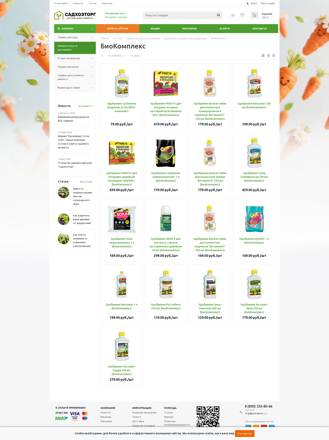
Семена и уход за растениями (67, 47)
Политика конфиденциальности (177, 423)
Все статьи (86, 181)
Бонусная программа (144, 412)
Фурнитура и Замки (68, 87)
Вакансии (106, 416)
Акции (155, 28)
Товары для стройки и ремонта (70, 77)
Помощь (170, 408)
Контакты (259, 28)
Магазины (189, 28)
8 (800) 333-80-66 (258, 406)
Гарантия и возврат (143, 425)
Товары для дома (67, 66)
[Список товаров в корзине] (262, 17)
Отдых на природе (68, 58)
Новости (106, 412)
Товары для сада (67, 37)
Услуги (225, 28)
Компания (108, 408)
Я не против (245, 433)
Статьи (168, 412)
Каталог (68, 28)
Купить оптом (117, 28)
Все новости (85, 106)
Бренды (168, 416)
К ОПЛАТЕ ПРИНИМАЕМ (70, 407)
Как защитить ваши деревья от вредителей (82, 219)
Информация (141, 408)
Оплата (136, 416)
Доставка (138, 421)
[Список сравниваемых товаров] (233, 16)
